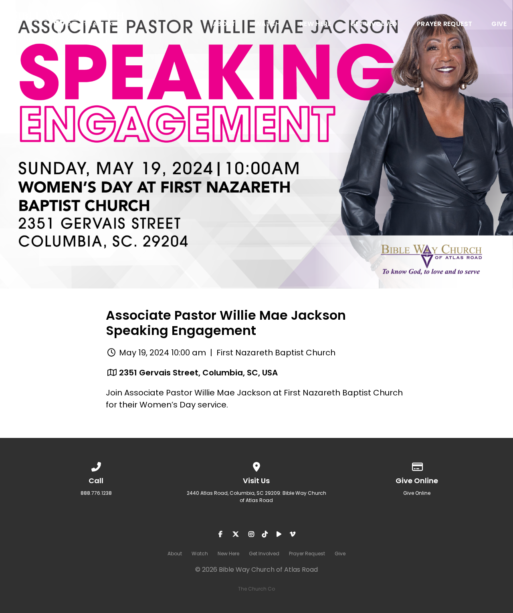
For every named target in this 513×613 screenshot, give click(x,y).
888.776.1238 (96, 493)
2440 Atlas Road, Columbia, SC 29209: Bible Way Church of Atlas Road (256, 497)
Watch (267, 24)
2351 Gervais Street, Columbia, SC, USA (198, 372)
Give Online (416, 493)
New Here (315, 24)
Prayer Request (445, 24)
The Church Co (256, 588)
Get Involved (374, 24)
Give (499, 24)
